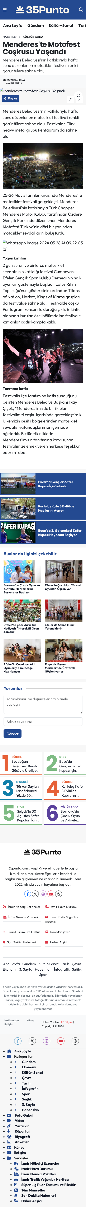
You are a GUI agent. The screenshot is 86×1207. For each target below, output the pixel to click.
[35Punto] (43, 10)
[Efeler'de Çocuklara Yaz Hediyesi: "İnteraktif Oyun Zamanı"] (22, 610)
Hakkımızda (11, 1020)
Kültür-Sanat (61, 25)
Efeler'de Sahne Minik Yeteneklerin (60, 626)
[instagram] (46, 1041)
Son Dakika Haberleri (21, 942)
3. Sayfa (25, 969)
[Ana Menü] (5, 10)
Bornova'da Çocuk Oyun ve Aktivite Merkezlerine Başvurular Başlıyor (22, 588)
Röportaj (22, 1131)
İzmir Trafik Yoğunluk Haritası (61, 919)
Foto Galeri (23, 1115)
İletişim (8, 1024)
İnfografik (62, 969)
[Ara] (81, 10)
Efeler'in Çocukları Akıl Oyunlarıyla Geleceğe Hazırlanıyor (19, 667)
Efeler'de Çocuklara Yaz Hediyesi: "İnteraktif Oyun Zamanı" (21, 628)
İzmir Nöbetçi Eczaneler (24, 907)
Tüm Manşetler (60, 932)
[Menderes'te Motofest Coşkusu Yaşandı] (43, 91)
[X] (35, 893)
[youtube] (60, 1041)
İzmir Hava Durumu (64, 907)
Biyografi (22, 1136)
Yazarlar (21, 1126)
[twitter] (32, 1041)
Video (19, 1120)
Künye (30, 1020)
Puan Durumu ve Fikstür (24, 932)
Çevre (76, 964)
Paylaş (12, 98)
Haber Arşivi (58, 942)
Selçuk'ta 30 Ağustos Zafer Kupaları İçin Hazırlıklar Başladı (28, 815)
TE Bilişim (66, 1022)
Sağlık (76, 969)
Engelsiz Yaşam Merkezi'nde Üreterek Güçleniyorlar (60, 667)
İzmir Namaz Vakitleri (23, 917)
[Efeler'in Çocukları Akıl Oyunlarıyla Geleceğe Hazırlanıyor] (22, 650)
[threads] (75, 1041)
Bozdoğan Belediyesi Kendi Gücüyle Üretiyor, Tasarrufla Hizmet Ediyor (25, 766)
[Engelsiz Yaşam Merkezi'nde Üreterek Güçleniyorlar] (64, 650)
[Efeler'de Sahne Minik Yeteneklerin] (64, 610)
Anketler (21, 1142)
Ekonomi (22, 781)
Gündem (35, 25)
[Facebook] (27, 893)
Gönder (12, 733)
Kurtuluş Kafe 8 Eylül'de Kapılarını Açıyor (72, 791)
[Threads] (58, 893)
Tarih (65, 964)
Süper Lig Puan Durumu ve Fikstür (48, 1184)
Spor (62, 757)
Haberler (10, 37)
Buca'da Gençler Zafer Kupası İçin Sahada (70, 766)
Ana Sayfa (13, 25)
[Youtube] (50, 893)
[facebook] (18, 1041)
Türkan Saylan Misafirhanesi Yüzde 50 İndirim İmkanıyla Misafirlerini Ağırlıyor (27, 791)
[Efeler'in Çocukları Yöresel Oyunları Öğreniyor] (64, 571)
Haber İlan (43, 969)
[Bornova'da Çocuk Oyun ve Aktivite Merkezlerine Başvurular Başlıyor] (22, 571)
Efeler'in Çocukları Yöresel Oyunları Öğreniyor (63, 587)
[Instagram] (43, 893)
